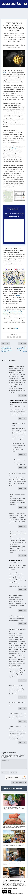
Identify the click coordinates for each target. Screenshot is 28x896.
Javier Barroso (15, 45)
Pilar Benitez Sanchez (15, 595)
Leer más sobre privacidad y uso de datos (12, 893)
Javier (10, 366)
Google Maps (13, 148)
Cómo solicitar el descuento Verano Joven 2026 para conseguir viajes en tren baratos (13, 844)
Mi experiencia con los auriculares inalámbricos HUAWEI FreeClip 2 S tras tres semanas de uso (13, 808)
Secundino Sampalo (14, 560)
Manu (14, 423)
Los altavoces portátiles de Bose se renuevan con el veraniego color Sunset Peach (14, 827)
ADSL (4, 72)
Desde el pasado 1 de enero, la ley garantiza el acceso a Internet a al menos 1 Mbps (12, 313)
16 (18, 47)
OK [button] (9, 891)
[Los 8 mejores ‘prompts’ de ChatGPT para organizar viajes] (14, 873)
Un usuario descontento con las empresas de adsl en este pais (18, 402)
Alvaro (12, 494)
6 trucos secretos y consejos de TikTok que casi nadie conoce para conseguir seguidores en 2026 (14, 863)
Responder (22, 395)
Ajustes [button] (4, 891)
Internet (14, 47)
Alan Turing (12, 473)
